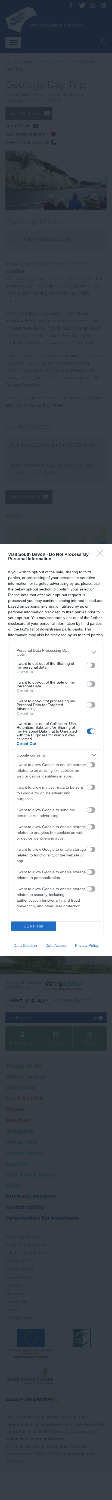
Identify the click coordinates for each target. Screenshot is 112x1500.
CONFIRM (34, 926)
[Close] (101, 555)
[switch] (91, 665)
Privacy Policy (87, 945)
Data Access (56, 945)
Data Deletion (25, 945)
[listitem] (56, 652)
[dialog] (56, 750)
